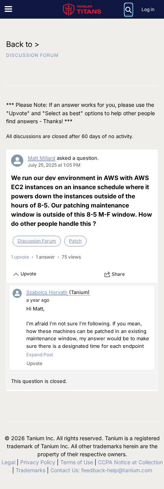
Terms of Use (76, 462)
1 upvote (20, 257)
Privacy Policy (37, 462)
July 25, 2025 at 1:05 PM (54, 165)
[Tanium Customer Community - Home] (82, 9)
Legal (8, 462)
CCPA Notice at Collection (130, 462)
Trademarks (30, 470)
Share (118, 274)
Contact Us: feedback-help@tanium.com (101, 470)
